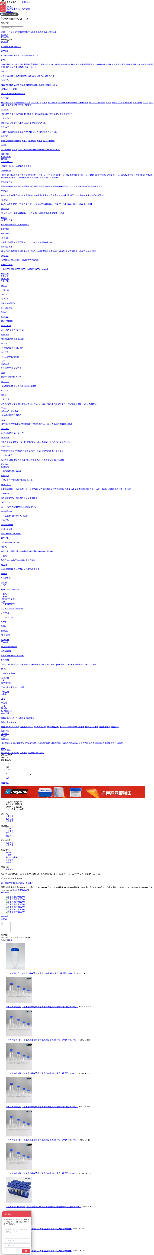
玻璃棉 (62, 114)
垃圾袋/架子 (55, 424)
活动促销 (5, 940)
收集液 (72, 204)
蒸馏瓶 (21, 67)
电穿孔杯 (38, 195)
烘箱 (23, 560)
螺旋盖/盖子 (18, 132)
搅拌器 (33, 251)
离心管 (48, 32)
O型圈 (10, 204)
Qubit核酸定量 (78, 727)
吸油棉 (26, 442)
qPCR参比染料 (53, 727)
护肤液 (50, 460)
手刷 (15, 339)
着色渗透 (5, 498)
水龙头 (98, 103)
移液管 (23, 103)
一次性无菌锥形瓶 (13, 1007)
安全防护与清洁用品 (9, 411)
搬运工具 (9, 368)
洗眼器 (4, 471)
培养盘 (42, 178)
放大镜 (4, 525)
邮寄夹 (16, 204)
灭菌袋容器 (33, 451)
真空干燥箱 (30, 560)
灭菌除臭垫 (38, 424)
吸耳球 (108, 103)
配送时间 (9, 833)
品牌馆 (16, 753)
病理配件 (11, 303)
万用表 (16, 489)
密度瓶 (133, 64)
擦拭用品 (9, 415)
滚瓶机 (45, 251)
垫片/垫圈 (28, 132)
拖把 (3, 361)
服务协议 (9, 819)
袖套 (11, 460)
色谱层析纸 (29, 150)
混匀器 (20, 251)
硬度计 (12, 498)
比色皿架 (71, 195)
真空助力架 (26, 269)
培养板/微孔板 (7, 175)
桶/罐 (3, 67)
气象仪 (67, 489)
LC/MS (20, 664)
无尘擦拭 (5, 609)
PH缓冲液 (19, 656)
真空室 (35, 56)
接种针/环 (117, 175)
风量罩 (74, 489)
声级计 (35, 489)
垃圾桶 (67, 442)
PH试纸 (4, 213)
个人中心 (9, 7)
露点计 (86, 489)
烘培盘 (61, 213)
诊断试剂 (5, 692)
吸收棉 (32, 442)
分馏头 (35, 85)
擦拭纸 (4, 433)
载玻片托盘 (80, 195)
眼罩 (56, 460)
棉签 (80, 404)
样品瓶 (27, 64)
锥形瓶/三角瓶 (105, 64)
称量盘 (10, 141)
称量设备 (5, 276)
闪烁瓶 (15, 67)
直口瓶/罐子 (72, 64)
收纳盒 (27, 386)
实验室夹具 (62, 404)
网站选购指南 (11, 857)
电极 (34, 507)
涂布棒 (109, 175)
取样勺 (46, 141)
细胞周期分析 (48, 743)
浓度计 (10, 85)
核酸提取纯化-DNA (9, 718)
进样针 (8, 150)
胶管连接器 (19, 105)
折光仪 (4, 321)
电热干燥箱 (16, 560)
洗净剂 (4, 348)
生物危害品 (6, 446)
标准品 (4, 708)
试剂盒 (22, 687)
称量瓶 (39, 141)
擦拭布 (10, 433)
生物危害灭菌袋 (21, 451)
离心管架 (36, 123)
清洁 (3, 415)
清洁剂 (12, 330)
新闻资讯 (40, 753)
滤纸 (7, 114)
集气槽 (10, 105)
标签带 (4, 377)
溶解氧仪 (28, 507)
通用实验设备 (7, 220)
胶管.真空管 (18, 56)
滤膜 (3, 114)
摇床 (50, 251)
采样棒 (18, 471)
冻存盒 (10, 76)
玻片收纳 (79, 204)
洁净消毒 (13, 225)
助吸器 (44, 103)
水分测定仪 (10, 534)
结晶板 (55, 178)
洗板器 (4, 242)
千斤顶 (16, 386)
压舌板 (80, 175)
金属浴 (36, 569)
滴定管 (92, 103)
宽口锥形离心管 (12, 973)
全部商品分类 (7, 40)
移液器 (17, 103)
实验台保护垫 (7, 442)
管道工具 (17, 368)
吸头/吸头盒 (117, 103)
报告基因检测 (7, 743)
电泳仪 (4, 286)
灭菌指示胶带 (27, 424)
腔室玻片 (5, 195)
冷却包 (93, 186)
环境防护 (17, 415)
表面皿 (150, 64)
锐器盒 (48, 451)
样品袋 (4, 186)
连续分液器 (63, 103)
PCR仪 (4, 516)
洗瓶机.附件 (41, 242)
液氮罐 (4, 294)
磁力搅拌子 (80, 251)
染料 (90, 204)
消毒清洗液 (12, 348)
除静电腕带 (12, 647)
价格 (8, 769)
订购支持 (9, 855)
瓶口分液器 (53, 103)
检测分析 (5, 476)
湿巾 (15, 433)
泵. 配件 (44, 269)
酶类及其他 (6, 750)
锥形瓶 (10, 56)
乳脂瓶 (36, 213)
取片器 (66, 204)
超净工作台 (6, 590)
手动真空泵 (6, 269)
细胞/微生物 (6, 166)
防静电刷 (5, 640)
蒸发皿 (144, 64)
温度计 (10, 489)
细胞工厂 (5, 32)
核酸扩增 (22, 718)
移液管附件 (127, 103)
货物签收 (9, 828)
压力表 (128, 489)
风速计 (99, 489)
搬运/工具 (5, 364)
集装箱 (33, 386)
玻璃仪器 (5, 80)
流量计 (122, 489)
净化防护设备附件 (8, 599)
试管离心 (21, 94)
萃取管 (23, 85)
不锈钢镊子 (6, 635)
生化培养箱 (6, 551)
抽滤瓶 (27, 114)
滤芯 (3, 150)
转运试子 (34, 186)
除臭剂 (20, 348)
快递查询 (9, 821)
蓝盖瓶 (14, 64)
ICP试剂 (76, 664)
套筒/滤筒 (44, 114)
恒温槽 (16, 542)
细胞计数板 (34, 178)
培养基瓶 (34, 64)
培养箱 (4, 542)
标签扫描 (5, 225)
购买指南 (5, 850)
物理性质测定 (7, 529)
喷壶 (103, 103)
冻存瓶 (45, 76)
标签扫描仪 (6, 233)
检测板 (4, 218)
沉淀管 (145, 103)
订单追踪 (9, 831)
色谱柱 (21, 150)
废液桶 (42, 451)
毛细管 (31, 195)
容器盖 (10, 132)
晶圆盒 (4, 626)
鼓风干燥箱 (6, 560)
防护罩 (40, 460)
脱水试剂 (34, 204)
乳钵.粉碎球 (52, 404)
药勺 (30, 141)
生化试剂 (92, 664)
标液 (13, 673)
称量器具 (5, 136)
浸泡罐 (16, 357)
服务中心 (5, 814)
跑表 (116, 489)
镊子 (56, 132)
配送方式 (9, 836)
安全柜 (4, 574)
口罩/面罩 (32, 460)
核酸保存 (115, 727)
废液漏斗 (61, 451)
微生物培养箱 (47, 551)
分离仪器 (5, 256)
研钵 (139, 64)
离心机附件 (16, 260)
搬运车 (4, 386)
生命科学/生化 (7, 511)
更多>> (12, 940)
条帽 (15, 460)
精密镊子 (19, 609)
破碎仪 (56, 251)
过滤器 (11, 32)
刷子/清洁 (5, 330)
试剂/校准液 (6, 651)
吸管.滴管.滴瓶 (7, 103)
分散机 (24, 260)
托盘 (22, 386)
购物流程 (9, 852)
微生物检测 (6, 683)
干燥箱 (10, 542)
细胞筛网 (67, 175)
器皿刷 (4, 339)
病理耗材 (5, 200)
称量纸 (4, 141)
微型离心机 (6, 260)
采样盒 (27, 186)
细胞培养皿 (40, 32)
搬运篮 (10, 386)
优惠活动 (23, 753)
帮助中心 (9, 12)
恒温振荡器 (18, 569)
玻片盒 (45, 195)
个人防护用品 (7, 455)
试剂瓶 (17, 32)
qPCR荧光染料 (40, 727)
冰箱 (3, 602)
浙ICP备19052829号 (21, 890)
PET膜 (18, 178)
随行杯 (34, 67)
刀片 (21, 204)
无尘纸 (10, 617)
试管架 (43, 123)
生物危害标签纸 (7, 451)
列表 (7, 783)
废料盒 (54, 451)
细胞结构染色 (72, 743)
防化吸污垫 (18, 442)
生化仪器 (5, 281)
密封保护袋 (72, 404)
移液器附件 (73, 103)
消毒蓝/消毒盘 (66, 424)
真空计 (23, 489)
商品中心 (9, 753)
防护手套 (5, 460)
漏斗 (28, 103)
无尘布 (21, 433)
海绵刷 (21, 339)
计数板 (137, 175)
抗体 (3, 748)
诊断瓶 (123, 64)
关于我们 (5, 883)
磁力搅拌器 (6, 251)
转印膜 (95, 195)
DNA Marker (14, 727)
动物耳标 (48, 186)
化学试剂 (5, 656)
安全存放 (5, 464)
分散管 (29, 213)
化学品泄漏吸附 (42, 442)
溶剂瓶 (14, 150)
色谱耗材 (5, 145)
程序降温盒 (31, 32)
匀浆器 (54, 85)
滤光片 (51, 195)
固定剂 (26, 204)
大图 (3, 783)
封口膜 (4, 159)
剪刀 (36, 404)
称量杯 (52, 141)
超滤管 (56, 114)
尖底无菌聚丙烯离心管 (15, 1207)
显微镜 (10, 525)
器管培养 (5, 154)
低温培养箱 (26, 551)
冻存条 (51, 76)
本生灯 (46, 424)
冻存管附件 (37, 76)
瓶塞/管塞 (43, 132)
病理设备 (5, 299)
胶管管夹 (28, 105)
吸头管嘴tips (36, 103)
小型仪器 (5, 279)
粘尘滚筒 (60, 442)
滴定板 (49, 178)
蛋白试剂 (84, 664)
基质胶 (113, 743)
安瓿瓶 (81, 64)
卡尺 (84, 404)
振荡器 (14, 251)
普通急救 (5, 467)
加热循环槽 (28, 569)
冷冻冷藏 (5, 290)
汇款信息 (9, 860)
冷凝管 (41, 85)
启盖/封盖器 (92, 404)
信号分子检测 (84, 743)
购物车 (4, 35)
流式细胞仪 (24, 516)
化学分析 (5, 209)
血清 (3, 699)
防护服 (25, 460)
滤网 (51, 114)
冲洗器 (4, 357)
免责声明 (9, 843)
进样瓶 (48, 64)
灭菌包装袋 (16, 424)
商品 (3, 23)
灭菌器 (10, 242)
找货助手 (32, 753)
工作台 (4, 585)
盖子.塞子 (28, 56)
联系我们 (13, 883)
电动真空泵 (16, 269)
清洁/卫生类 (6, 326)
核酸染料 (5, 727)
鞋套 (20, 460)
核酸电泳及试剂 (26, 727)
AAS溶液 (69, 664)
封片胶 (55, 204)
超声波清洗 (18, 242)
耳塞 (45, 460)
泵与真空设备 (7, 265)
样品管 (41, 186)
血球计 (111, 489)
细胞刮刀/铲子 (32, 175)
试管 (15, 123)
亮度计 (29, 489)
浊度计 (10, 321)
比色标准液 (6, 673)
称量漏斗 (17, 141)
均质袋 (87, 186)
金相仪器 (19, 498)
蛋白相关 (30, 718)
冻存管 (23, 32)
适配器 (17, 213)
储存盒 (9, 67)
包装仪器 (5, 274)
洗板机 (16, 516)
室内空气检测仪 (57, 489)
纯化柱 (69, 114)
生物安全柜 (6, 578)
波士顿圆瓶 (56, 64)
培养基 (4, 694)
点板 (41, 213)
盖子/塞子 (5, 127)
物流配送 (5, 826)
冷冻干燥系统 (33, 260)
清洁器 (10, 339)
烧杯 (3, 64)
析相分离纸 (35, 114)
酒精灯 (27, 67)
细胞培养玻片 (57, 175)
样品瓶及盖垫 (40, 150)
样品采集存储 (17, 166)
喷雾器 (23, 213)
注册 (24, 2)
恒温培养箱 (36, 551)
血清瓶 (64, 64)
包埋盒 (4, 204)
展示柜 (4, 583)
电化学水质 (28, 480)
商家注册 (9, 869)
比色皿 (12, 195)
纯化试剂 (5, 664)
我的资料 (26, 9)
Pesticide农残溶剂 (31, 664)
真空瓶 (4, 56)
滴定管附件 (137, 103)
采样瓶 (10, 186)
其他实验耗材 (7, 711)
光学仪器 (5, 317)
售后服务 (9, 816)
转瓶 (49, 175)
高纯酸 (41, 664)
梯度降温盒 (27, 76)
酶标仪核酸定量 (91, 727)
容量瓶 (41, 64)
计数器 (80, 489)
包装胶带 (11, 377)
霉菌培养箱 (16, 551)
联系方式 (9, 862)
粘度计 (16, 85)
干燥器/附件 (18, 186)
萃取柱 (100, 186)
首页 (3, 753)
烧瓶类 (8, 64)
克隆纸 (88, 195)
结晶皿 (87, 64)
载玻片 (58, 195)
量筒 (92, 64)
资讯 (7, 23)
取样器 (62, 186)
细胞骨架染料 (96, 743)
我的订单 (5, 37)
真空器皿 (5, 47)
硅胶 (3, 680)
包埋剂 (41, 204)
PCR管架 (28, 123)
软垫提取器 (6, 157)
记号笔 (4, 404)
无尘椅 (4, 647)
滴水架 (10, 357)
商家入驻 (5, 867)
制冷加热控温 (7, 308)
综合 (8, 764)
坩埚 (97, 64)
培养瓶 (23, 175)
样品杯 (56, 186)
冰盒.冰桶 (17, 76)
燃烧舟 (55, 213)
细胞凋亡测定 (60, 743)
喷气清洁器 (6, 424)
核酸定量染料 (104, 727)
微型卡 (68, 186)
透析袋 (81, 186)
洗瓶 (86, 103)
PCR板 (143, 175)
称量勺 (24, 141)
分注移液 (5, 94)
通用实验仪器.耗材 (9, 89)
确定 (8, 778)
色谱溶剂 (13, 664)
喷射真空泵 (36, 269)
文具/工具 (5, 399)
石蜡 (61, 204)
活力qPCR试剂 (66, 727)
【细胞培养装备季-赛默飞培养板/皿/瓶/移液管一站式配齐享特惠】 (48, 973)
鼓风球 (52, 442)
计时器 (4, 489)
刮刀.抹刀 (42, 404)
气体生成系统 (9, 178)
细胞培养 (5, 739)
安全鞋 (61, 460)
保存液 (4, 736)
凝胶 (86, 204)
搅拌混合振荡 (23, 225)
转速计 (105, 489)
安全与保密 (6, 840)
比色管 (29, 85)
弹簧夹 (50, 132)
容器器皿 (5, 42)
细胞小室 (25, 178)
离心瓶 (54, 32)
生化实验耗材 (7, 162)
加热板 (88, 251)
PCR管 (20, 123)
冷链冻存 (17, 47)
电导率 (9, 507)
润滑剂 (35, 498)
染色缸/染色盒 (21, 195)
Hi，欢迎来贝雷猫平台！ (15, 2)
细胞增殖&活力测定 (33, 743)
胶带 (3, 368)
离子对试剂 (49, 664)
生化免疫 (27, 166)
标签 (9, 404)
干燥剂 (4, 703)
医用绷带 (11, 471)
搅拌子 (26, 251)
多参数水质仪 (18, 507)
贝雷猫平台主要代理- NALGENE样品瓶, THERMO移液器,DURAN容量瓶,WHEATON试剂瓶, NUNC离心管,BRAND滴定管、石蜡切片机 (58, 887)
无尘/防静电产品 (8, 604)
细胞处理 (106, 743)
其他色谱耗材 (52, 150)
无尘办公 (5, 642)
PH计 (3, 507)
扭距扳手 (5, 395)
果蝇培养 (94, 175)
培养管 (130, 175)
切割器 (14, 404)
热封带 (18, 377)
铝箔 (34, 141)
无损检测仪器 (17, 480)
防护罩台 (15, 590)
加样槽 (81, 103)
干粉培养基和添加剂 (9, 687)
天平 (3, 534)
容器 (11, 47)
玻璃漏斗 (115, 64)
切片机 (4, 303)
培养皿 (16, 175)
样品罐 (74, 186)
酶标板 (124, 175)
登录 (28, 2)
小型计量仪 (6, 480)
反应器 (87, 175)
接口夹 (35, 132)
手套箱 (4, 594)
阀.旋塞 (48, 85)
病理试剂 (48, 204)
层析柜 (4, 596)
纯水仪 (49, 242)
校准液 (12, 656)
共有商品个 (6, 760)
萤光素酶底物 (19, 743)
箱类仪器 (5, 538)
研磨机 (95, 251)
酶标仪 (10, 516)
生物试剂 (5, 713)
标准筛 (62, 251)
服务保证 (21, 883)
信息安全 (9, 845)
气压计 (92, 489)
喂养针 (74, 175)
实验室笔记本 (23, 404)
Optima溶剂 (59, 664)
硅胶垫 (4, 132)
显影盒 (101, 195)
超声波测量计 (44, 489)
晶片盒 (12, 609)
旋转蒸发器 (70, 251)
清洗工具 (20, 330)
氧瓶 (128, 64)
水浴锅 (4, 569)
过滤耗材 (13, 94)
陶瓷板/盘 (47, 213)
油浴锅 (10, 569)
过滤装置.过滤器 (17, 114)
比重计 (4, 85)
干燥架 (4, 408)
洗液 (3, 706)
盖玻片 (64, 195)
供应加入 (29, 883)
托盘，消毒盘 (29, 242)
